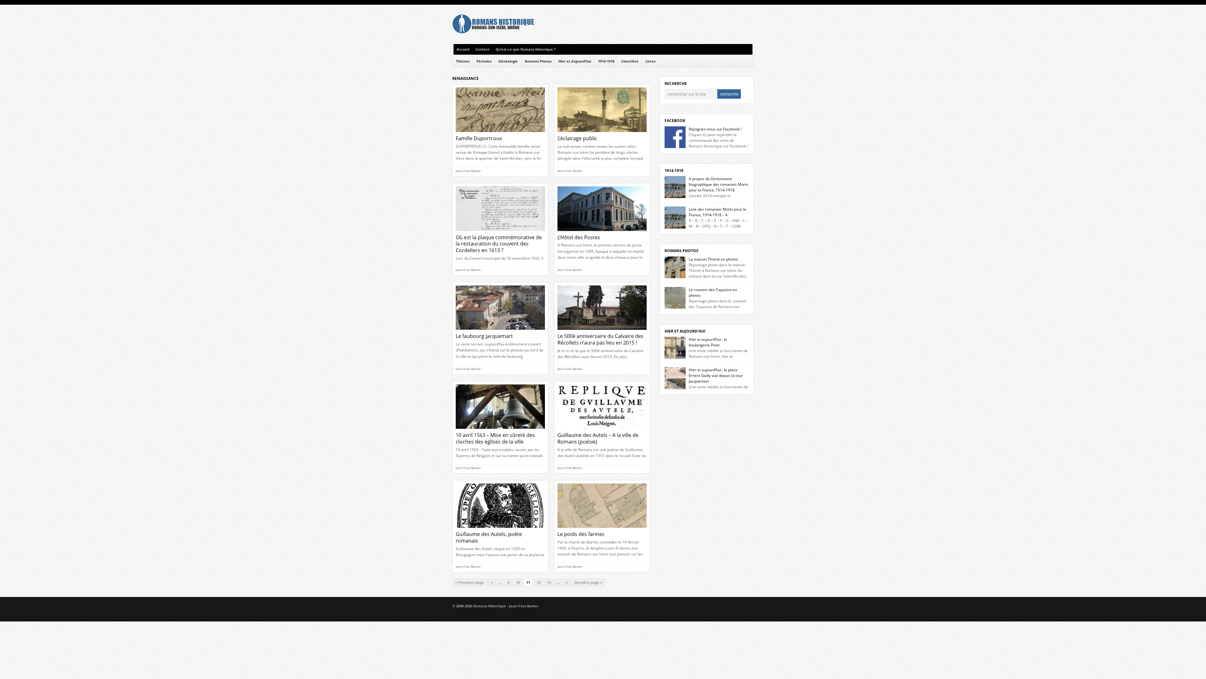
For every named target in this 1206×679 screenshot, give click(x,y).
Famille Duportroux (479, 138)
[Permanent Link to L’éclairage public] (602, 133)
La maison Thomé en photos (713, 259)
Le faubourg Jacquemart (484, 336)
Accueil (463, 49)
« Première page (469, 582)
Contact (482, 49)
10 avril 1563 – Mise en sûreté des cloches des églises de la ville (495, 438)
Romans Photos (538, 61)
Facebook (675, 120)
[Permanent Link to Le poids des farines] (602, 529)
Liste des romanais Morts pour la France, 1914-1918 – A (717, 212)
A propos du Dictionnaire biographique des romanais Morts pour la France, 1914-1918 (718, 184)
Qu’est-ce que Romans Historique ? (526, 49)
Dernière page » (588, 582)
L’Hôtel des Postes (578, 237)
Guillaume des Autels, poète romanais (489, 537)
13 (549, 582)
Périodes (484, 61)
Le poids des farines (581, 534)
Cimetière (629, 61)
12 (539, 582)
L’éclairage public (577, 138)
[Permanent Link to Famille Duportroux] (500, 133)
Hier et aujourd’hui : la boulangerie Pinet (708, 342)
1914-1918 (606, 61)
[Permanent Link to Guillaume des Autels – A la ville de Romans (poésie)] (602, 430)
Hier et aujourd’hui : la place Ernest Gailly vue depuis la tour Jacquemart (716, 375)
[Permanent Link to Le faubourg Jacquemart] (500, 331)
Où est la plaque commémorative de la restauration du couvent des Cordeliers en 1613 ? (499, 244)
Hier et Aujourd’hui (574, 61)
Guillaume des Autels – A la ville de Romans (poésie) (597, 438)
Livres (650, 61)
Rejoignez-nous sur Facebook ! (715, 129)
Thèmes (463, 61)
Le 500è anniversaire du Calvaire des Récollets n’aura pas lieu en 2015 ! (600, 339)
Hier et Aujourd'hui (685, 331)
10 (518, 582)
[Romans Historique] (493, 32)
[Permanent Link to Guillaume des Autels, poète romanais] (500, 529)
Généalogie (508, 61)
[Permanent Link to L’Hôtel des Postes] (602, 232)
